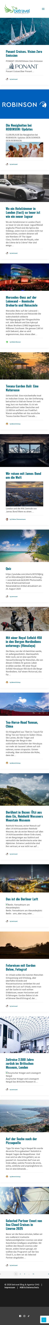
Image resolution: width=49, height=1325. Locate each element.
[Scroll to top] (43, 1319)
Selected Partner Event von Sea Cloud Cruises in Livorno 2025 (24, 1224)
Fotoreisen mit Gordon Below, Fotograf (20, 967)
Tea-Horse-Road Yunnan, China (22, 724)
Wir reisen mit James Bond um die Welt (23, 475)
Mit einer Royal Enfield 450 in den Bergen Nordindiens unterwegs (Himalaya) (24, 641)
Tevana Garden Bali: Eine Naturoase (22, 388)
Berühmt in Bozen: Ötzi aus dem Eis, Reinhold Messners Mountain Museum (24, 816)
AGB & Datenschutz (29, 1287)
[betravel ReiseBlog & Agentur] (17, 8)
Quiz (8, 568)
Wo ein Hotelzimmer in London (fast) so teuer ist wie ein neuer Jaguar (23, 212)
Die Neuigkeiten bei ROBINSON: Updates (19, 127)
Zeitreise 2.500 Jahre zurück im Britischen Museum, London (20, 1063)
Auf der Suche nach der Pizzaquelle (21, 1140)
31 (33, 1274)
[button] (43, 9)
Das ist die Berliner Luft (22, 898)
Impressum (10, 1287)
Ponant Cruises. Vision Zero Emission (24, 53)
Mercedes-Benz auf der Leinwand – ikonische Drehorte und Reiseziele (21, 301)
